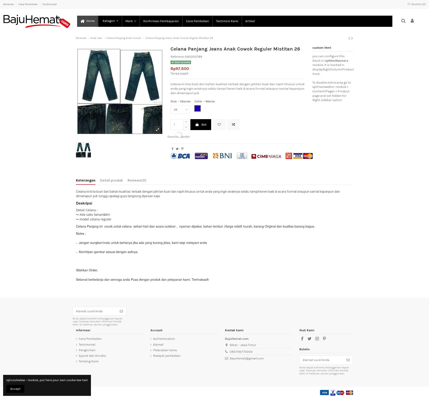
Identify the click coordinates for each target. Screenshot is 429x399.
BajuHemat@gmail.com (247, 358)
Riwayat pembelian (167, 356)
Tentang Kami (89, 361)
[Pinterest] (182, 149)
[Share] (172, 149)
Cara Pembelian (28, 4)
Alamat (158, 344)
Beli (203, 125)
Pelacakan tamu (165, 350)
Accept (15, 389)
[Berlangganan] (121, 311)
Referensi (177, 57)
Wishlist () (418, 4)
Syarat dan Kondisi (92, 356)
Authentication (164, 339)
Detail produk (111, 180)
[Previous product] (349, 38)
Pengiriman (87, 350)
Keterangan (85, 180)
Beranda (8, 4)
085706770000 (241, 352)
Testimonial (49, 4)
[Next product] (352, 38)
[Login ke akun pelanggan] (412, 21)
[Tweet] (177, 149)
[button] (110, 21)
